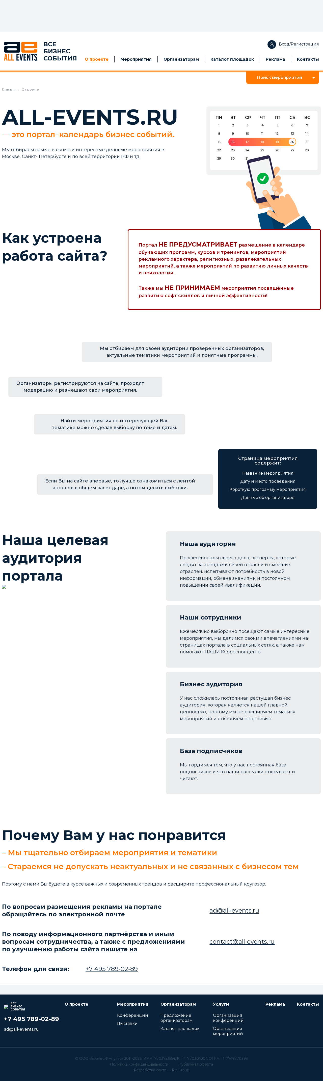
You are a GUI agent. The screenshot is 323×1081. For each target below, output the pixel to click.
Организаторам (181, 59)
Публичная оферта (195, 1064)
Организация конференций (228, 1018)
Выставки (127, 1023)
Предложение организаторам (176, 1018)
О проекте (97, 59)
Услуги (221, 1004)
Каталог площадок (232, 59)
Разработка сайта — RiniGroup (161, 1070)
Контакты (308, 59)
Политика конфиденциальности (139, 1064)
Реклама (275, 59)
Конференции (132, 1015)
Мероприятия (136, 59)
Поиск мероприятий (279, 77)
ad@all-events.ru (234, 910)
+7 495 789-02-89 (112, 969)
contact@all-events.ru (242, 941)
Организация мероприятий (228, 1031)
